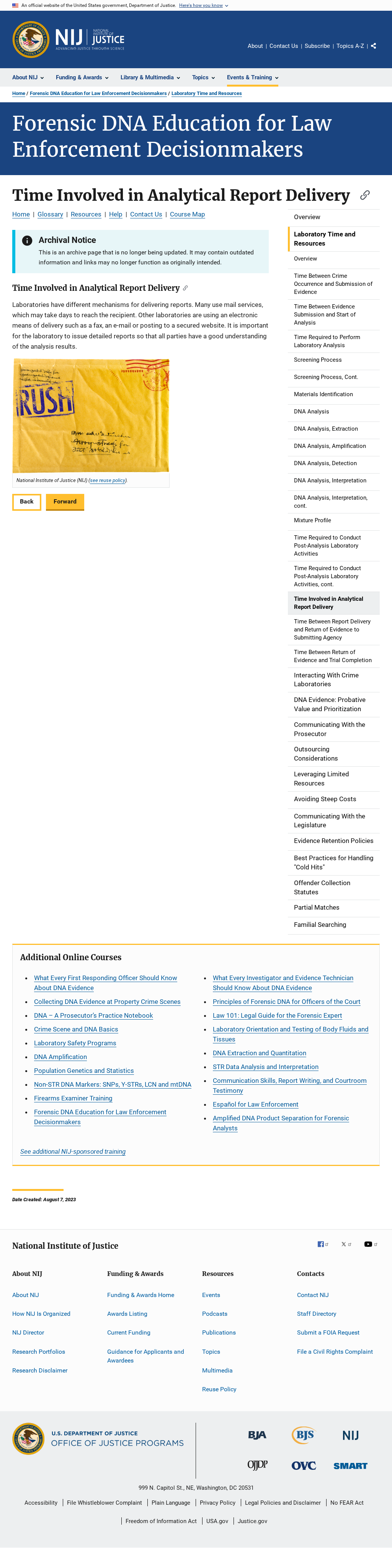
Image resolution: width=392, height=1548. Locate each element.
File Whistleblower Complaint (104, 1502)
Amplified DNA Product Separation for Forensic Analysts (281, 1123)
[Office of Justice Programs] (31, 39)
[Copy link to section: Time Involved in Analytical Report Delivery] (361, 194)
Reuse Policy (219, 1389)
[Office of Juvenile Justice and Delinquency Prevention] (258, 1472)
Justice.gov (252, 1521)
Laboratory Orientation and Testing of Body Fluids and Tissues (291, 1034)
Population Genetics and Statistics (84, 1070)
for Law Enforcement (256, 1104)
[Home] (90, 39)
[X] (349, 1249)
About (255, 46)
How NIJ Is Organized (41, 1313)
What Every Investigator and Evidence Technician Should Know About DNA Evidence (283, 983)
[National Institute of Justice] (350, 1441)
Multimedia (217, 1370)
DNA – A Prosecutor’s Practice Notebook (93, 1015)
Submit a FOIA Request (328, 1332)
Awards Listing (127, 1313)
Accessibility (40, 1502)
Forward (65, 501)
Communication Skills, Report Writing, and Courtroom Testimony (290, 1085)
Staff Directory (316, 1313)
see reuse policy (107, 480)
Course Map (187, 214)
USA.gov (217, 1521)
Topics (211, 1351)
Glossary (50, 214)
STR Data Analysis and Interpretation (265, 1067)
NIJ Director (28, 1332)
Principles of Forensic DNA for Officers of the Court (287, 1001)
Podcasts (214, 1313)
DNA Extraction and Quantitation (259, 1053)
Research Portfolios (38, 1351)
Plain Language (171, 1502)
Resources (86, 214)
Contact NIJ (313, 1294)
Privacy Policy (217, 1502)
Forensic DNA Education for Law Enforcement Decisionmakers (98, 93)
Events (211, 1294)
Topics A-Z (350, 46)
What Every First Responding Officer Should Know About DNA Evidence (105, 983)
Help (115, 214)
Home (18, 93)
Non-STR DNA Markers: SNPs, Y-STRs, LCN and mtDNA (112, 1084)
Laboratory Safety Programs (75, 1043)
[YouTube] (372, 1249)
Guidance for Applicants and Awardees (145, 1356)
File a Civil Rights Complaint (335, 1351)
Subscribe (317, 46)
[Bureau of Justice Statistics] (304, 1445)
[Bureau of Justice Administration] (257, 1441)
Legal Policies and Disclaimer (283, 1502)
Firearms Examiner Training (73, 1098)
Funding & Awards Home (140, 1294)
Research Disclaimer (39, 1370)
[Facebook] (326, 1249)
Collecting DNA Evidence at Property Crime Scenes (107, 1001)
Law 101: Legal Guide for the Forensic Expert (277, 1015)
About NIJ (25, 1294)
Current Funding (128, 1332)
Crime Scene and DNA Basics (76, 1029)
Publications (219, 1332)
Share (380, 51)
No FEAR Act (347, 1502)
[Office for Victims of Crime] (304, 1471)
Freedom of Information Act (161, 1521)
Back (27, 501)
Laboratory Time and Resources (207, 93)
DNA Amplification (60, 1057)
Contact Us (284, 46)
